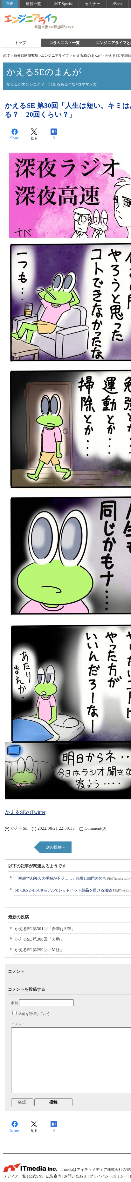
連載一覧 (33, 4)
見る (34, 138)
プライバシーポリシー (108, 1176)
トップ (20, 42)
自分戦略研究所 (26, 55)
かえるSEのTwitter (25, 812)
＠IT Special (62, 4)
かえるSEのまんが (87, 55)
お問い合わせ (75, 1176)
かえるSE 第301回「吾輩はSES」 (45, 928)
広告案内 (53, 1176)
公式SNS (36, 1176)
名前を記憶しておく (34, 1014)
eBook (117, 4)
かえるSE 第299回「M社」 (39, 949)
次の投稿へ (55, 847)
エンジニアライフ (39, 22)
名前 (14, 1003)
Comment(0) (95, 828)
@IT (6, 55)
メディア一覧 (14, 1176)
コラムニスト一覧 (64, 42)
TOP (9, 4)
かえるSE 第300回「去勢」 (39, 939)
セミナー (92, 4)
